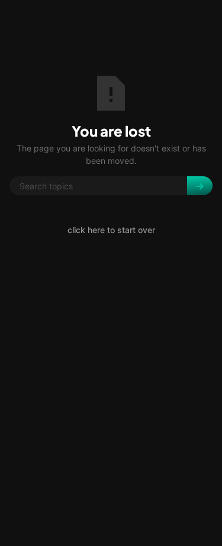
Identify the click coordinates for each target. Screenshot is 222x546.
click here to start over (111, 230)
